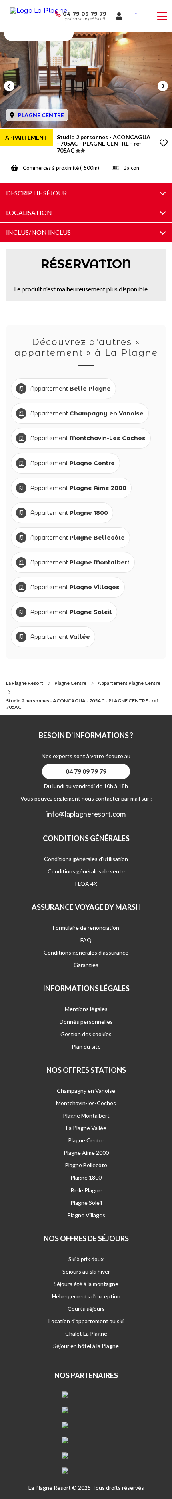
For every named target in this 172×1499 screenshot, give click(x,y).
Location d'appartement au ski (86, 1321)
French (136, 13)
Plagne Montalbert (86, 1115)
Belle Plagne (86, 1190)
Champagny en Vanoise (86, 1090)
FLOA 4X (86, 883)
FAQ (86, 940)
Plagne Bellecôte (86, 1165)
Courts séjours (86, 1308)
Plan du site (86, 1046)
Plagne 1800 (86, 1177)
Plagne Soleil (86, 1202)
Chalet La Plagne (86, 1333)
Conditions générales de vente (86, 871)
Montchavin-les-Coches (86, 1103)
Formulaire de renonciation (86, 927)
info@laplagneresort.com (86, 814)
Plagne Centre (70, 683)
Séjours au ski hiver (86, 1271)
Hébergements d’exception (86, 1296)
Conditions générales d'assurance (86, 952)
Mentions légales (86, 1008)
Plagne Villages (86, 1215)
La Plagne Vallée (86, 1127)
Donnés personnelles (86, 1021)
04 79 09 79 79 (84, 13)
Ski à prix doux (86, 1259)
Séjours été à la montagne (86, 1283)
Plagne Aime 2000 (86, 1152)
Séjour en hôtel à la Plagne (86, 1345)
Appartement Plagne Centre (129, 683)
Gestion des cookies (86, 1034)
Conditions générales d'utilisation (86, 858)
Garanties (86, 964)
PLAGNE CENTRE (41, 115)
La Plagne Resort (24, 683)
